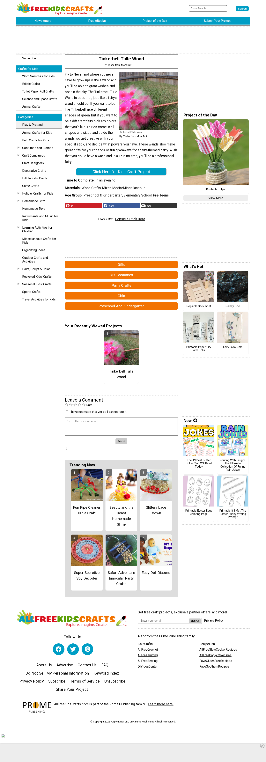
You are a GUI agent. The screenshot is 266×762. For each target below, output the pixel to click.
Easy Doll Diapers (156, 572)
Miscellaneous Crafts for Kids (39, 240)
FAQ (104, 665)
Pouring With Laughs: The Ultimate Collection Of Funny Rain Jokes (233, 465)
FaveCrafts (145, 644)
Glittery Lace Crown (156, 510)
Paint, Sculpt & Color (36, 269)
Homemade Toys (33, 209)
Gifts (121, 264)
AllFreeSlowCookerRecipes (218, 649)
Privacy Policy (31, 681)
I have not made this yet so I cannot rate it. (98, 412)
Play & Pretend (32, 125)
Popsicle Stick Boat (130, 219)
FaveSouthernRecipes (214, 666)
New (188, 420)
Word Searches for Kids (38, 76)
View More (215, 198)
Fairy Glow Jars (232, 347)
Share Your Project (72, 689)
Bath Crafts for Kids (35, 140)
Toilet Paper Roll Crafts (38, 91)
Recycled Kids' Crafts (37, 276)
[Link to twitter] (73, 649)
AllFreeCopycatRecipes (215, 655)
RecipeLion (207, 644)
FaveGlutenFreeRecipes (215, 661)
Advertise (64, 665)
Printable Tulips (215, 189)
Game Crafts (30, 186)
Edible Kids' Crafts (35, 178)
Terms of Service (85, 681)
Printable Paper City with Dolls (198, 349)
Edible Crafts (31, 84)
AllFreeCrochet (148, 649)
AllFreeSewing (148, 661)
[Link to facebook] (58, 649)
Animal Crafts (31, 106)
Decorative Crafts (34, 171)
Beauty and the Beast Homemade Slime (121, 515)
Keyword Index (106, 673)
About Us (44, 665)
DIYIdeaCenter (148, 666)
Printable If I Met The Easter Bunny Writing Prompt (232, 514)
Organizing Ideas (33, 250)
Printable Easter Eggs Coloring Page (198, 512)
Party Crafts (121, 285)
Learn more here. (161, 704)
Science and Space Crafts (39, 99)
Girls (121, 295)
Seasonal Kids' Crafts (37, 284)
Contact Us (87, 665)
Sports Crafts (31, 292)
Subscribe (29, 58)
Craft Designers (33, 163)
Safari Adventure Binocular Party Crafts (121, 578)
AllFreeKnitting (148, 655)
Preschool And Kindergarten (121, 306)
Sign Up (194, 620)
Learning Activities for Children (37, 229)
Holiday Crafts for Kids (37, 193)
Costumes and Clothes (37, 148)
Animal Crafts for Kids (37, 133)
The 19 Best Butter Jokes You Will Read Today (199, 463)
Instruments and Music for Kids (40, 218)
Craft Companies (33, 155)
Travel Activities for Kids (39, 299)
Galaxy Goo (232, 306)
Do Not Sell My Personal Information (57, 673)
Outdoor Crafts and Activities (35, 259)
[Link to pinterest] (87, 649)
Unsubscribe (114, 681)
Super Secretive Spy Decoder (87, 575)
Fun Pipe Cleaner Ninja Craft (86, 510)
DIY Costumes (121, 275)
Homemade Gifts (33, 201)
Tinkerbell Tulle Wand (121, 374)
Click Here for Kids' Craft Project (121, 171)
